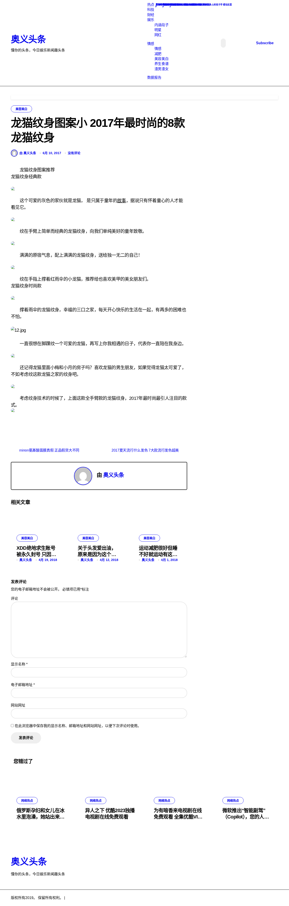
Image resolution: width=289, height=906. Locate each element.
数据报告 (154, 77)
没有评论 (74, 153)
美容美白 (161, 59)
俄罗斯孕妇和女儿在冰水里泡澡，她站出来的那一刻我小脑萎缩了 (40, 817)
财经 (150, 15)
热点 (150, 5)
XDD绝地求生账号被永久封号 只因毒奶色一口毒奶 (36, 554)
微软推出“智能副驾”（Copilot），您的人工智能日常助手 (245, 817)
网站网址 (18, 705)
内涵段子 (161, 25)
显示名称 (19, 664)
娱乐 (150, 20)
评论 (14, 598)
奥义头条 (28, 39)
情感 (150, 44)
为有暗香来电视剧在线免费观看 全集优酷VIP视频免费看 (178, 817)
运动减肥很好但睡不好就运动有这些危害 (158, 554)
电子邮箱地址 (23, 685)
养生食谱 (161, 64)
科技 (150, 10)
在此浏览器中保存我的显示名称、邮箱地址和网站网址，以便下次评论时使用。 (78, 726)
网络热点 (27, 800)
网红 (157, 35)
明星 (157, 30)
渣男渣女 (161, 69)
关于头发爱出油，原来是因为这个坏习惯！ (97, 554)
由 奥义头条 (27, 153)
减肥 (157, 54)
